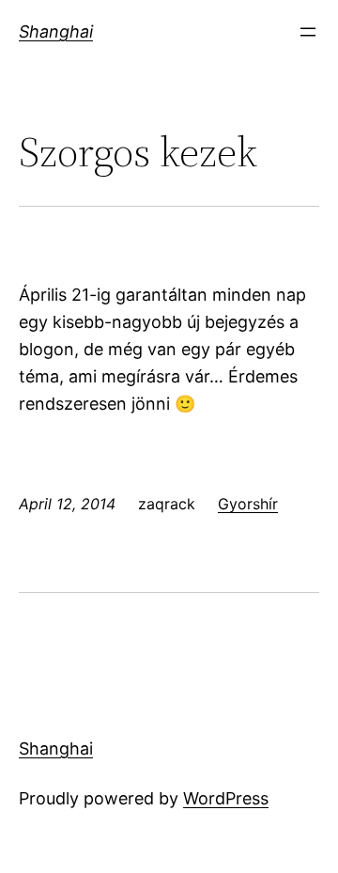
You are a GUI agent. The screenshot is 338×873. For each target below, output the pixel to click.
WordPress (226, 798)
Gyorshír (248, 503)
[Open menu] (308, 32)
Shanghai (56, 31)
